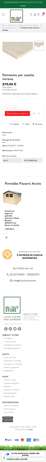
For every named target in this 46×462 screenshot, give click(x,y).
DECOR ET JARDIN (16, 146)
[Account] (35, 14)
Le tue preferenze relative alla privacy (25, 454)
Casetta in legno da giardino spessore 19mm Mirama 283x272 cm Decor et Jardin (12, 218)
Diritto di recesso (11, 406)
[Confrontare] (38, 113)
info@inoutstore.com (24, 280)
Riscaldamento (10, 393)
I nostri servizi (10, 342)
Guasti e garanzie (11, 367)
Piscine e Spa (10, 380)
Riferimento (7, 150)
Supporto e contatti (12, 361)
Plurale (28, 429)
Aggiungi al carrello (18, 113)
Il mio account (10, 357)
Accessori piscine (11, 383)
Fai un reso (8, 412)
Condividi (15, 124)
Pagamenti (8, 371)
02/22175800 (17, 274)
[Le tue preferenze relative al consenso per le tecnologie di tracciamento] (4, 458)
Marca (5, 145)
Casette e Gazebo (11, 390)
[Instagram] (19, 329)
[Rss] (10, 329)
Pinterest (38, 124)
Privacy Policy (7, 418)
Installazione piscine (12, 345)
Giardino (7, 386)
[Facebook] (6, 329)
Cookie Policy (7, 421)
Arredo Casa (9, 396)
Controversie (9, 409)
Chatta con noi (24, 268)
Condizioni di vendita (13, 364)
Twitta (27, 124)
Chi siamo (8, 338)
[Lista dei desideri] (34, 113)
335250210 (33, 274)
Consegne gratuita (12, 348)
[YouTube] (15, 329)
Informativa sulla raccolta (15, 459)
